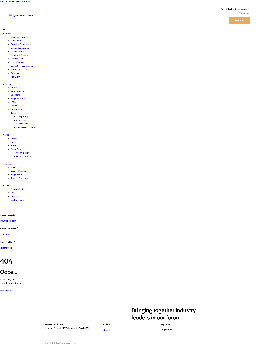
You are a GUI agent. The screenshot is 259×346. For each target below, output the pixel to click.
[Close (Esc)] (256, 3)
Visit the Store (6, 247)
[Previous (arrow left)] (4, 173)
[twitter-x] (4, 207)
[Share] (250, 3)
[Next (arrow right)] (254, 173)
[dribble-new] (6, 207)
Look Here (4, 234)
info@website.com (8, 220)
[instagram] (9, 207)
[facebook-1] (1, 207)
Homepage (5, 290)
